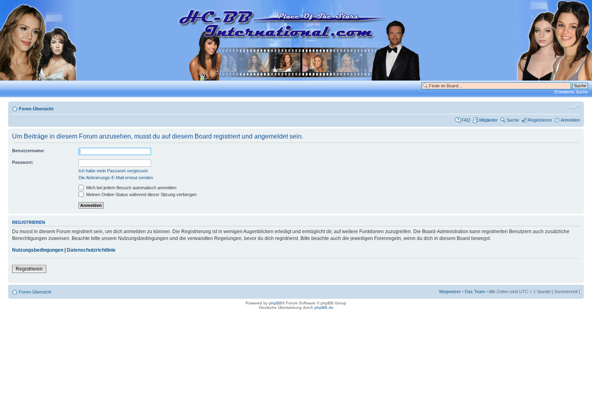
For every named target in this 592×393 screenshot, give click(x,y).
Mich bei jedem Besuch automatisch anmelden (130, 187)
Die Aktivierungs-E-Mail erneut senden (116, 177)
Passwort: (22, 162)
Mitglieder (488, 120)
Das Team (475, 291)
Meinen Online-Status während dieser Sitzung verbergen (141, 194)
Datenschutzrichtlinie (91, 250)
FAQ (466, 120)
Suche (513, 120)
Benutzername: (28, 150)
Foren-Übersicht (36, 108)
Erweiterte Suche (571, 91)
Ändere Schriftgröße (574, 107)
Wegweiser (450, 291)
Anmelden (570, 120)
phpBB (275, 303)
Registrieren (540, 120)
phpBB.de (324, 307)
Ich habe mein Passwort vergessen (113, 170)
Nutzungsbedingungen (37, 250)
